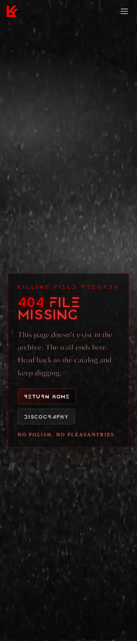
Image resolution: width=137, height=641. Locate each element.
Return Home (47, 396)
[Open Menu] (124, 11)
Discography (46, 416)
